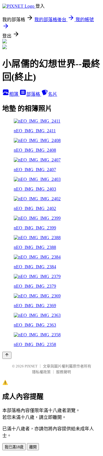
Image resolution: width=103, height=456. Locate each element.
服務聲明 (63, 372)
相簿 (14, 94)
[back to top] (6, 355)
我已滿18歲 (14, 447)
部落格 (33, 94)
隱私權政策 (41, 372)
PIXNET (31, 366)
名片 (52, 94)
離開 (33, 447)
